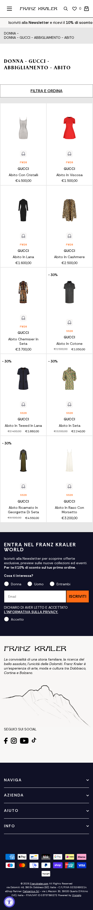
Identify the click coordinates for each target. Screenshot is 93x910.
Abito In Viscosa (69, 175)
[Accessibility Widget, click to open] (9, 902)
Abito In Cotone (69, 343)
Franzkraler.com (39, 883)
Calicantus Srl (31, 891)
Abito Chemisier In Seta (23, 341)
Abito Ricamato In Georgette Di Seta (23, 509)
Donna (10, 34)
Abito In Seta (69, 425)
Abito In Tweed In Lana (23, 425)
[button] (86, 8)
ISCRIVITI (77, 596)
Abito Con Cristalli (23, 175)
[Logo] (38, 8)
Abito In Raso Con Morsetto (69, 509)
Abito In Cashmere (69, 257)
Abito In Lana (23, 257)
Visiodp (76, 895)
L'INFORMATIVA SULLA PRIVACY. (31, 612)
